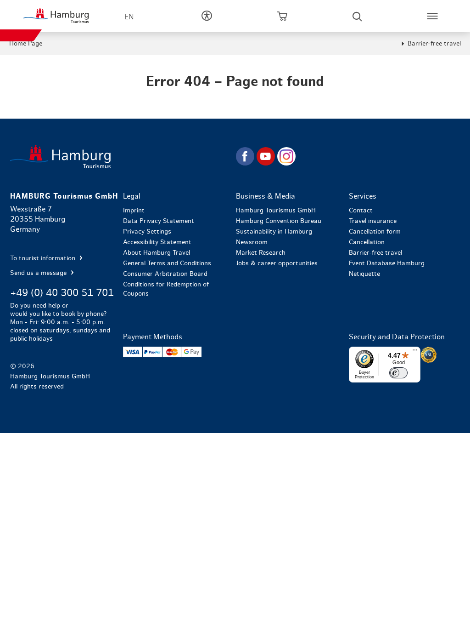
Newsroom (252, 242)
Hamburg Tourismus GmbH (276, 210)
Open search (357, 16)
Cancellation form (375, 231)
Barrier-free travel (434, 43)
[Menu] (414, 352)
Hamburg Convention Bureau (278, 221)
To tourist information (43, 258)
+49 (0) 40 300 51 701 (62, 293)
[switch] (398, 372)
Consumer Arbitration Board (165, 274)
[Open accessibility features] (206, 16)
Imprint (134, 210)
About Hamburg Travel (156, 253)
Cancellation (367, 242)
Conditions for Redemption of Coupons (166, 289)
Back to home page (122, 156)
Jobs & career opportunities (277, 263)
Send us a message (39, 273)
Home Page (25, 43)
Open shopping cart (281, 16)
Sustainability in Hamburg (274, 231)
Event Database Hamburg (387, 263)
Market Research (260, 253)
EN (129, 17)
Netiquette (364, 274)
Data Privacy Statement (158, 221)
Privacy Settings (147, 231)
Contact (361, 210)
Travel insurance (373, 221)
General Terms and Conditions (167, 263)
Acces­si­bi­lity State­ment (157, 242)
